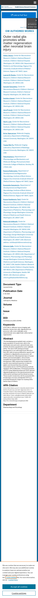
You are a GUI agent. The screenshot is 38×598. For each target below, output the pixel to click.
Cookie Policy (13, 580)
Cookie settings (10, 577)
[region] (19, 579)
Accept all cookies (19, 586)
